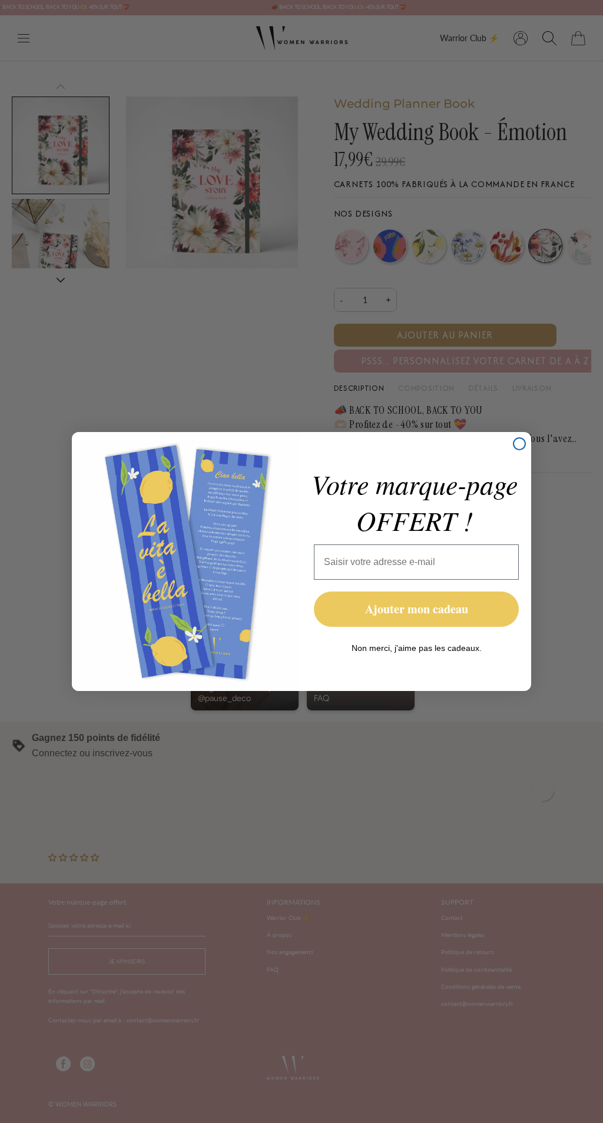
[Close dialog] (519, 444)
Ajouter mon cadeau (416, 608)
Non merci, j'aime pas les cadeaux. (417, 648)
